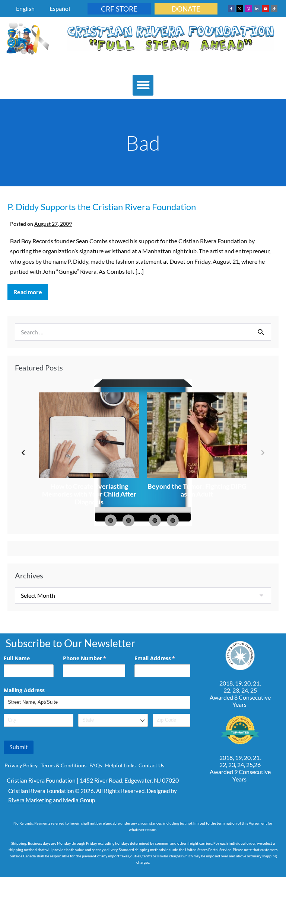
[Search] (260, 331)
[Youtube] (265, 8)
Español (60, 8)
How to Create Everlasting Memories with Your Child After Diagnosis (89, 494)
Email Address (162, 658)
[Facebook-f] (231, 8)
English (25, 8)
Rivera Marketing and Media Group (51, 800)
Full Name (17, 658)
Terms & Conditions (63, 765)
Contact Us (151, 765)
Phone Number (94, 658)
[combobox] (113, 720)
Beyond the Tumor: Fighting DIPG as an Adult (197, 490)
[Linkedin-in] (257, 8)
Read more (30, 289)
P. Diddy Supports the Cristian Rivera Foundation (101, 206)
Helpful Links (120, 765)
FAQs (95, 765)
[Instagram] (248, 8)
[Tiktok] (274, 8)
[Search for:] (143, 332)
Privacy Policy (21, 765)
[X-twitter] (239, 8)
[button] (143, 85)
